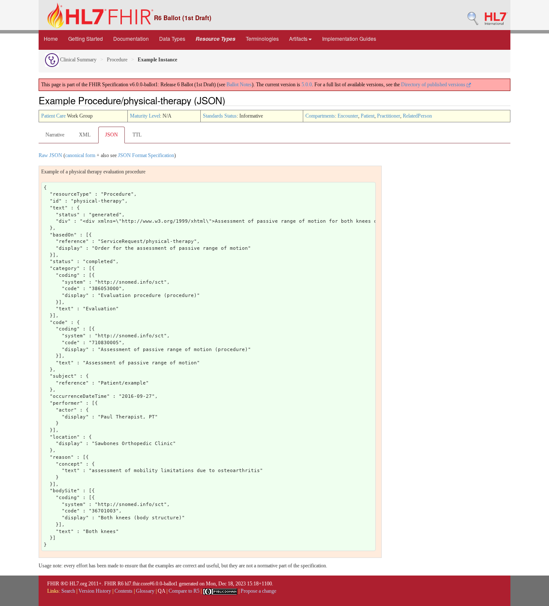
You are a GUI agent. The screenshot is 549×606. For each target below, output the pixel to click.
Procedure (117, 60)
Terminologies (262, 38)
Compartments (320, 116)
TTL (137, 135)
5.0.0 (307, 85)
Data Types (172, 38)
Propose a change (258, 591)
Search (68, 591)
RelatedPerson (417, 116)
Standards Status (220, 116)
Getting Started (85, 38)
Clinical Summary (78, 60)
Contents (124, 591)
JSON (111, 135)
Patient (367, 116)
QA (161, 591)
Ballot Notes (239, 85)
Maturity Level (145, 116)
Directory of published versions (434, 85)
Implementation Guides (349, 38)
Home (51, 38)
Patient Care (53, 116)
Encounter (348, 116)
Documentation (131, 38)
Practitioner (388, 116)
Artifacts (298, 38)
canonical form (80, 155)
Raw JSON (50, 155)
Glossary (145, 591)
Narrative (54, 135)
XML (84, 135)
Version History (94, 591)
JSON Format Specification (146, 155)
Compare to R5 (184, 591)
